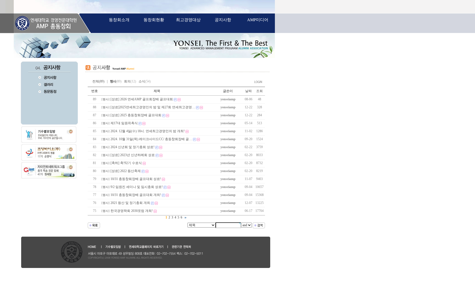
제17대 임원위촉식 (124, 123)
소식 (145, 81)
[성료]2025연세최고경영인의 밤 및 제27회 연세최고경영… (153, 107)
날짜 (248, 91)
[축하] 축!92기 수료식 (126, 163)
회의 (130, 81)
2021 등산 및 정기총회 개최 (130, 203)
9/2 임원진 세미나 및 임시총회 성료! (137, 187)
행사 (106, 99)
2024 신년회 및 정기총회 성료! (132, 147)
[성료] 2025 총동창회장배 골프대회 (136, 115)
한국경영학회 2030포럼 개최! (132, 211)
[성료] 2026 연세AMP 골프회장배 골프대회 (142, 99)
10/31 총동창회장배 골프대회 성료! (136, 179)
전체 (95, 81)
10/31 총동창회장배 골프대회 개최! (136, 195)
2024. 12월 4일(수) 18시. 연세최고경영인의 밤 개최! (148, 131)
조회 (259, 91)
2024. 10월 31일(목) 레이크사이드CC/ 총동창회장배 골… (151, 139)
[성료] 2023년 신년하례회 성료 (133, 155)
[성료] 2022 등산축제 (126, 171)
